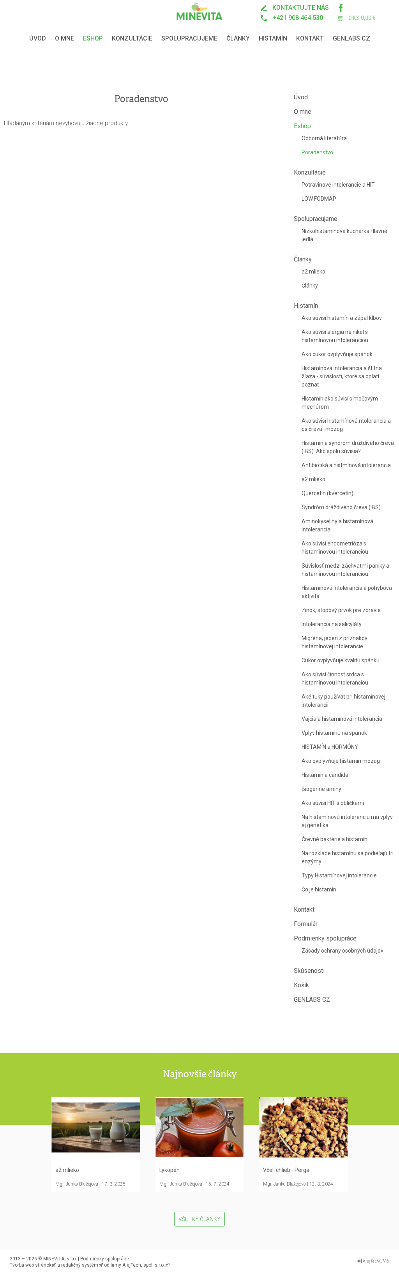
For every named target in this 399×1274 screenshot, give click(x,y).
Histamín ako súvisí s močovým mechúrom (340, 402)
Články (238, 38)
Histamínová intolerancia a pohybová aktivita (347, 592)
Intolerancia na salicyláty (332, 624)
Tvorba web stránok (30, 1265)
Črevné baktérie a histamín (334, 839)
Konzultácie (132, 38)
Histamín (273, 38)
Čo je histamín (319, 889)
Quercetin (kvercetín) (327, 493)
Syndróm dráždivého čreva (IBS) (341, 507)
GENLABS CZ (351, 38)
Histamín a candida (325, 775)
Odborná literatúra (324, 138)
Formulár (306, 924)
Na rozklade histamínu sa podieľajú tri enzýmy (348, 857)
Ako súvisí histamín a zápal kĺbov (342, 318)
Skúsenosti (309, 970)
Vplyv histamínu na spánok (334, 733)
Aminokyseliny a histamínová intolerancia (337, 525)
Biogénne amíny (321, 789)
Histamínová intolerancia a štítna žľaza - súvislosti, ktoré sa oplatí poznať (342, 376)
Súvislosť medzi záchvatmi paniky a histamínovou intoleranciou (345, 570)
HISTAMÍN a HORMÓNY (330, 747)
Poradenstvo (317, 152)
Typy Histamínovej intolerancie (339, 875)
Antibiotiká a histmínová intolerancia (346, 465)
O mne (64, 38)
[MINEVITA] (199, 11)
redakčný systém (79, 1265)
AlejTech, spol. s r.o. (143, 1265)
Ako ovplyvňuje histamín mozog (341, 761)
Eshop (93, 38)
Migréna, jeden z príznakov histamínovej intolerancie (334, 642)
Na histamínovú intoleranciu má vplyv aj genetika (347, 821)
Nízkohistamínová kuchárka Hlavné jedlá (344, 235)
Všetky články (199, 1219)
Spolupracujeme (189, 38)
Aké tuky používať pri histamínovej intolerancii (343, 700)
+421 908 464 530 (297, 17)
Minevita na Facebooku (340, 8)
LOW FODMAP (319, 199)
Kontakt (310, 38)
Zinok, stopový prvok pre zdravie (341, 610)
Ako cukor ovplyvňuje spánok (337, 354)
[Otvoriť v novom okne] (373, 1259)
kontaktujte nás (300, 7)
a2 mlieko (313, 271)
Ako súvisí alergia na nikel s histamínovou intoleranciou (335, 336)
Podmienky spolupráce (325, 938)
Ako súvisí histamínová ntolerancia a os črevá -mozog (346, 425)
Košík (301, 985)
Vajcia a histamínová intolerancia (342, 719)
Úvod (37, 38)
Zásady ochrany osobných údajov (342, 951)
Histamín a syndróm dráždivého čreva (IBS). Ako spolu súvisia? (348, 447)
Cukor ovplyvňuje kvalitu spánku (341, 660)
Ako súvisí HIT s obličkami (333, 803)
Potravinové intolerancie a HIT (338, 185)
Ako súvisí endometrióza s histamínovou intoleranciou (335, 547)
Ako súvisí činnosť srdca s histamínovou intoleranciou (335, 678)
